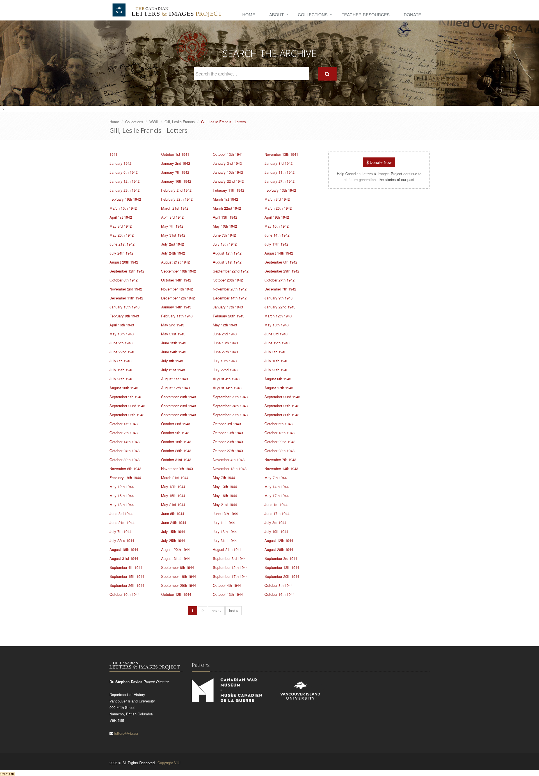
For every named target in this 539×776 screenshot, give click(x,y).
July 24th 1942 (121, 253)
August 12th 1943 (175, 387)
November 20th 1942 (229, 289)
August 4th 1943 (226, 378)
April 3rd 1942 (172, 217)
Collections (313, 14)
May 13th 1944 (225, 486)
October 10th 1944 (124, 594)
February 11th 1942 (228, 190)
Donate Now (380, 162)
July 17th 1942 (276, 244)
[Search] (327, 74)
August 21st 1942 (175, 262)
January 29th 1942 (124, 190)
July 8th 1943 (120, 360)
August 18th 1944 (123, 549)
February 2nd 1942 (176, 190)
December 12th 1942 (178, 298)
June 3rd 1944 (121, 513)
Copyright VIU (168, 762)
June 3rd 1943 (275, 334)
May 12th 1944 (121, 486)
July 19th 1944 (276, 531)
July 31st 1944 (225, 540)
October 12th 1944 (176, 594)
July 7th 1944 (120, 531)
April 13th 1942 (225, 217)
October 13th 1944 (228, 594)
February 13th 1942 (280, 190)
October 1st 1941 (175, 154)
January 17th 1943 (228, 307)
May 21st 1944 (173, 504)
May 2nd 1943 (172, 325)
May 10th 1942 (225, 226)
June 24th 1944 (173, 522)
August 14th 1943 (227, 387)
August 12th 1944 (278, 540)
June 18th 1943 (225, 342)
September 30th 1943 (281, 414)
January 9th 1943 (278, 298)
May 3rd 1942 (120, 226)
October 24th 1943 (124, 450)
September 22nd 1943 (282, 396)
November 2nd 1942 (125, 289)
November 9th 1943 (177, 468)
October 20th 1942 (228, 280)
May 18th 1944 (121, 504)
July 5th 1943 (275, 351)
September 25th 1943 (281, 405)
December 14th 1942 (229, 298)
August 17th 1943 (278, 387)
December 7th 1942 (280, 289)
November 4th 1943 (229, 459)
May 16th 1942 (276, 226)
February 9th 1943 (124, 316)
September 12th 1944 (230, 567)
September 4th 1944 (125, 567)
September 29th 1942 (281, 271)
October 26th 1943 (176, 450)
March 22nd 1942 (227, 208)
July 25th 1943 (276, 369)
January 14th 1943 (176, 307)
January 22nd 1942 (228, 181)
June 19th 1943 (276, 342)
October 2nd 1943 (175, 423)
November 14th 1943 (281, 468)
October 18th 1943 (176, 441)
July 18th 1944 (225, 531)
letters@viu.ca (126, 733)
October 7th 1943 (123, 432)
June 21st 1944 (121, 522)
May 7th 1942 (172, 226)
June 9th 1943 (121, 342)
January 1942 (120, 163)
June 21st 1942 (121, 244)
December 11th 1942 (126, 298)
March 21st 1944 (174, 477)
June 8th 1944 (172, 513)
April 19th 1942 (276, 217)
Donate (412, 14)
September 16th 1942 (178, 271)
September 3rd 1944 (229, 558)
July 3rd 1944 (275, 522)
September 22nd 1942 (230, 271)
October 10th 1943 (228, 432)
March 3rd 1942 (277, 199)
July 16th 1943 (276, 360)
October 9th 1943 (175, 432)
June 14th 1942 (276, 235)
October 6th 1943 (278, 423)
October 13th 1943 (279, 432)
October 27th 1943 (228, 450)
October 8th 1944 (278, 585)
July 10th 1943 (225, 360)
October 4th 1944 (227, 585)
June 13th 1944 (225, 513)
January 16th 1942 (176, 181)
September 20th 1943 (178, 396)
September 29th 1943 (230, 414)
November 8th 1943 (125, 468)
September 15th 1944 (126, 576)
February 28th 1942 (177, 199)
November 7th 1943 (280, 459)
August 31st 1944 (123, 558)
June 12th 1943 (173, 342)
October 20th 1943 (228, 441)
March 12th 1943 (278, 316)
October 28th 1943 (279, 450)
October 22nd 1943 (279, 441)
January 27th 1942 (279, 181)
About (276, 14)
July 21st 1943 (173, 369)
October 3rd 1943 (227, 423)
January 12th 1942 (124, 181)
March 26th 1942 (278, 208)
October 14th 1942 (176, 280)
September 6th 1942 (280, 262)
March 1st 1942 (225, 199)
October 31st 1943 (176, 459)
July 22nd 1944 (121, 540)
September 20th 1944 (281, 576)
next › (216, 610)
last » (233, 610)
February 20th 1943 (228, 316)
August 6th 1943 (277, 378)
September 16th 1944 (178, 576)
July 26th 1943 (121, 378)
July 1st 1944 (224, 522)
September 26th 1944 (126, 585)
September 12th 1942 (126, 271)
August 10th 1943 (123, 387)
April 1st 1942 (120, 217)
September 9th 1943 (125, 396)
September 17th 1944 (230, 576)
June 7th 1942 (224, 235)
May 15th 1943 (276, 325)
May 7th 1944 (224, 477)
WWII (153, 121)
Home (248, 14)
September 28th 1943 (178, 414)
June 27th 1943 (225, 351)
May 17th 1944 (276, 495)
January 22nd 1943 (279, 307)
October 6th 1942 (123, 280)
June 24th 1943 (173, 351)
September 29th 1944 (178, 585)
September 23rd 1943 (178, 405)
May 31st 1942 (173, 235)
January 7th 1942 (175, 172)
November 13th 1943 (229, 468)
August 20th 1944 (175, 549)
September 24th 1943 (230, 405)
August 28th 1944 (278, 549)
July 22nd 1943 (225, 369)
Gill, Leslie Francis (180, 121)
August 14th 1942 (278, 253)
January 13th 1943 (124, 307)
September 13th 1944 (281, 567)
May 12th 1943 (225, 325)
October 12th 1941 (228, 154)
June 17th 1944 (276, 513)
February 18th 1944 (125, 477)
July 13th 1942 (225, 244)
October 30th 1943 (124, 459)
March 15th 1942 (123, 208)
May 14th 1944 (276, 486)
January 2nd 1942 (175, 163)
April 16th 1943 (121, 325)
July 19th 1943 (121, 369)
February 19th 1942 (125, 199)
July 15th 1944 (173, 531)
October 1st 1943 (123, 423)
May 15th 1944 (121, 495)
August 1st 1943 (174, 378)
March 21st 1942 (174, 208)
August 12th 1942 (227, 253)
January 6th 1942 (123, 172)
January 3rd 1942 (278, 163)
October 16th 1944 (279, 594)
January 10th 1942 (228, 172)
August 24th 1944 (227, 549)
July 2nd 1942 (172, 244)
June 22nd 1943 (122, 351)
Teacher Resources (366, 14)
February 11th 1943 (177, 316)
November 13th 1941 (281, 154)
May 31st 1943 (173, 334)
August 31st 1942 (227, 262)
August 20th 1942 (123, 262)
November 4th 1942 (177, 289)
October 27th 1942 (279, 280)
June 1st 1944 (275, 504)
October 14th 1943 (124, 441)
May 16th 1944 (225, 495)
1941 (113, 154)
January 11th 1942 (279, 172)
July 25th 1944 (173, 540)
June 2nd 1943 (225, 334)
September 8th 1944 (177, 567)
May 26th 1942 (121, 235)
